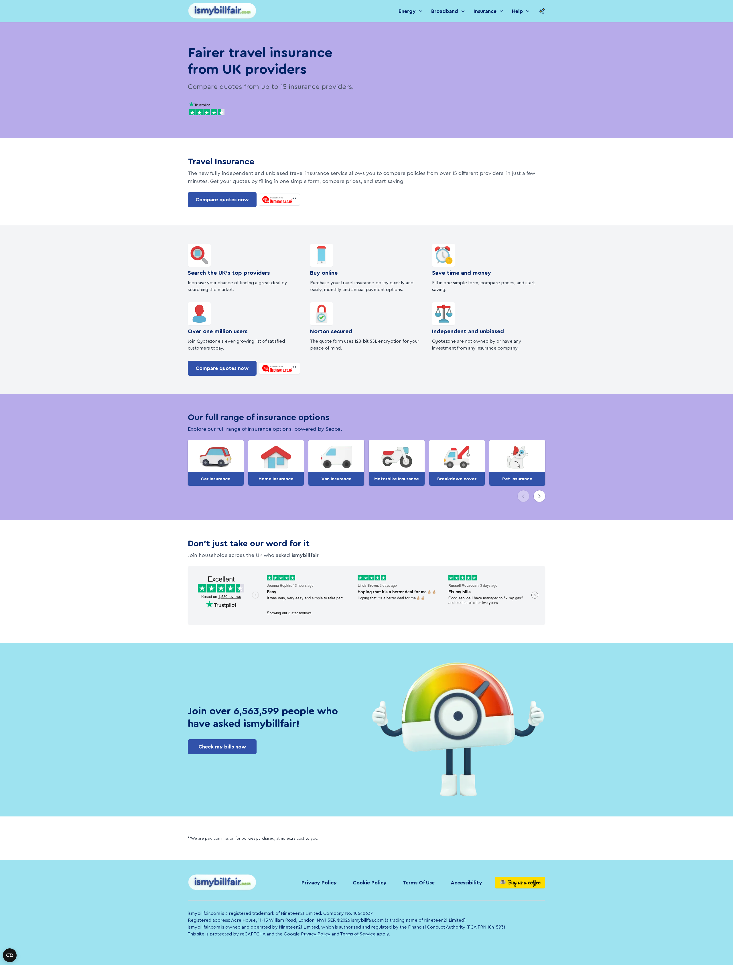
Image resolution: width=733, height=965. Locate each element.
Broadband (444, 11)
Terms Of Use (419, 882)
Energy (407, 11)
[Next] (539, 496)
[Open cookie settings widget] (10, 955)
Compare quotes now (222, 199)
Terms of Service (358, 934)
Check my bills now (222, 746)
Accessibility (466, 882)
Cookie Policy (370, 882)
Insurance (485, 11)
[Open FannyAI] (541, 11)
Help (517, 11)
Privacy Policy (319, 882)
